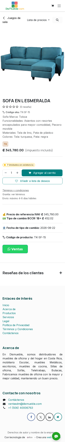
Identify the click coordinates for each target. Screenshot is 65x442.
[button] (38, 20)
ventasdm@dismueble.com (25, 403)
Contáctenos (10, 333)
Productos (9, 313)
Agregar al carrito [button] (44, 172)
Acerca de (9, 309)
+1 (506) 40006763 (20, 407)
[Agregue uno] (17, 173)
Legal (5, 321)
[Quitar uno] (5, 173)
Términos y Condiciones (17, 329)
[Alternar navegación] (59, 5)
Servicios (8, 317)
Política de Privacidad (15, 325)
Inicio (5, 305)
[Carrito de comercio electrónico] (52, 5)
